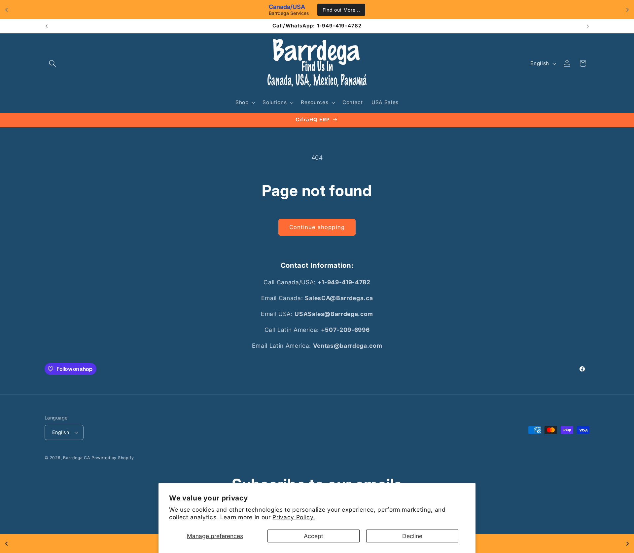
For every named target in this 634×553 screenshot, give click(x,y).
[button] (52, 63)
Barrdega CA (76, 457)
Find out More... (341, 10)
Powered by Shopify (112, 457)
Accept (313, 536)
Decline (412, 536)
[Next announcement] (588, 26)
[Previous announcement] (46, 26)
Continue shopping (317, 227)
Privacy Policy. (293, 517)
